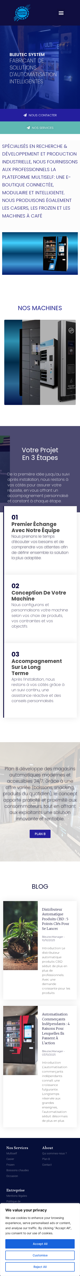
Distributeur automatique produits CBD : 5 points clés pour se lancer (55, 919)
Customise (40, 1255)
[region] (40, 1239)
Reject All (40, 1267)
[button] (61, 13)
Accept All (40, 1244)
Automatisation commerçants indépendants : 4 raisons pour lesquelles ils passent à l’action (56, 1028)
